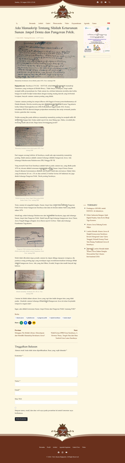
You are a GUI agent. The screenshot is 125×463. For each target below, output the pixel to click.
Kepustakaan (76, 23)
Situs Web (18, 399)
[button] (17, 24)
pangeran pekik (42, 318)
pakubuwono (30, 318)
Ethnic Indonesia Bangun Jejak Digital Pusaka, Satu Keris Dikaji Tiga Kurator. (98, 217)
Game (94, 23)
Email (17, 390)
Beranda (32, 23)
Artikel (40, 23)
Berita (17, 314)
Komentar (19, 356)
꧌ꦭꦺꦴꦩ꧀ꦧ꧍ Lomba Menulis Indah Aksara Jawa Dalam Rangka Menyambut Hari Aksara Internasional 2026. (98, 253)
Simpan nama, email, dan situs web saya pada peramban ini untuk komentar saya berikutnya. (44, 412)
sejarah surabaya (55, 318)
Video (67, 23)
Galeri (48, 23)
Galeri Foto (76, 447)
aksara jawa (20, 318)
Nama (17, 381)
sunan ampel (67, 318)
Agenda (86, 23)
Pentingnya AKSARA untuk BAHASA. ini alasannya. (96, 210)
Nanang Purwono (29, 38)
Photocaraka (57, 23)
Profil (48, 447)
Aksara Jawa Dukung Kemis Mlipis (97, 226)
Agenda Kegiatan (64, 447)
